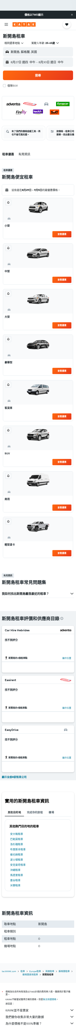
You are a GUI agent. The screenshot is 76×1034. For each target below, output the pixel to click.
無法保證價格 (49, 999)
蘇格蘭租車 (64, 971)
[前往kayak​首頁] (24, 24)
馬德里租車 (16, 875)
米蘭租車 (15, 885)
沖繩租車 (15, 870)
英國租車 (49, 971)
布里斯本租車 (18, 849)
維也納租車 (16, 854)
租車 (22, 971)
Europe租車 (35, 971)
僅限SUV (12, 85)
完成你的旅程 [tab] (35, 812)
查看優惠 (62, 234)
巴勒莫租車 (16, 839)
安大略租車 (16, 834)
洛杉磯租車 (16, 844)
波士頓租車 (16, 859)
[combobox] (14, 43)
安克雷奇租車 (18, 864)
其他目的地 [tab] (14, 812)
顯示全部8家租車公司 (14, 777)
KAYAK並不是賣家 (17, 1010)
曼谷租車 (15, 880)
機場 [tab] (51, 812)
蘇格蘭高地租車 (30, 974)
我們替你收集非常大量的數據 (25, 1017)
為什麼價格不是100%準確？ (24, 1023)
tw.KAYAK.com (9, 971)
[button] (72, 15)
